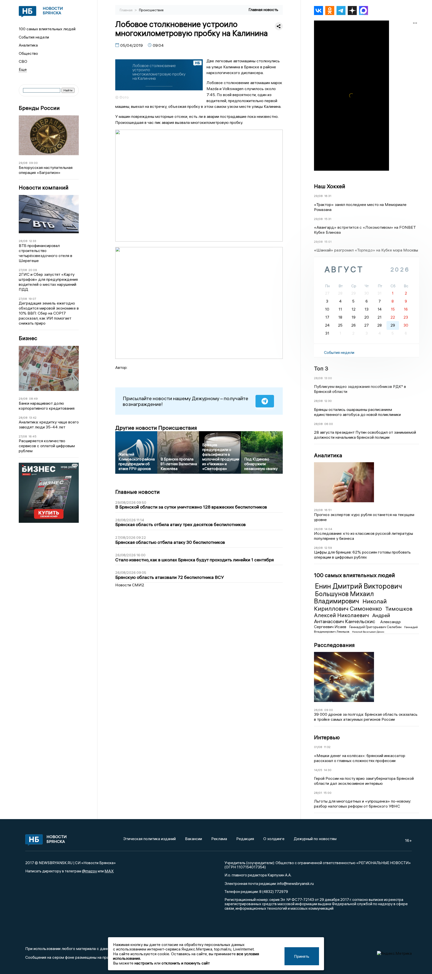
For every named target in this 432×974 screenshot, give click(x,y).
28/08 (23, 241)
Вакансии (193, 838)
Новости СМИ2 (129, 584)
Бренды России (39, 108)
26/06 (318, 710)
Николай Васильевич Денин (368, 631)
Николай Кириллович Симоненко (350, 604)
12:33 (32, 241)
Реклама (219, 838)
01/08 (318, 747)
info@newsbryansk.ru (295, 883)
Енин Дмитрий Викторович (358, 586)
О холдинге (273, 838)
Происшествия (151, 10)
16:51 (328, 510)
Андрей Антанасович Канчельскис (352, 618)
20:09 (32, 270)
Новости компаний (43, 187)
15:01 (328, 242)
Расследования (334, 644)
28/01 (318, 793)
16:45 (32, 436)
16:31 (327, 196)
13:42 (32, 417)
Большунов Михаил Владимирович (344, 597)
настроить (143, 962)
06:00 (328, 424)
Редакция (245, 838)
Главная (126, 10)
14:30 (328, 770)
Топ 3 (321, 368)
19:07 (32, 299)
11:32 (327, 747)
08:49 (33, 398)
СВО (23, 61)
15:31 (327, 219)
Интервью (327, 737)
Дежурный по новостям (315, 838)
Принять (301, 956)
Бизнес (28, 338)
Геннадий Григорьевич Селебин (375, 627)
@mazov (89, 870)
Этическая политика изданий (149, 838)
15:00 (328, 793)
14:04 (328, 529)
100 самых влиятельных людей (47, 28)
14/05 (318, 770)
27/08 (23, 270)
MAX (109, 870)
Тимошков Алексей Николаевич (363, 612)
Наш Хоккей (329, 186)
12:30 (328, 401)
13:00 (328, 378)
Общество (28, 53)
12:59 (328, 548)
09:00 (33, 163)
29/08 (23, 163)
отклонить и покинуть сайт (186, 962)
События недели (34, 37)
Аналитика (28, 45)
